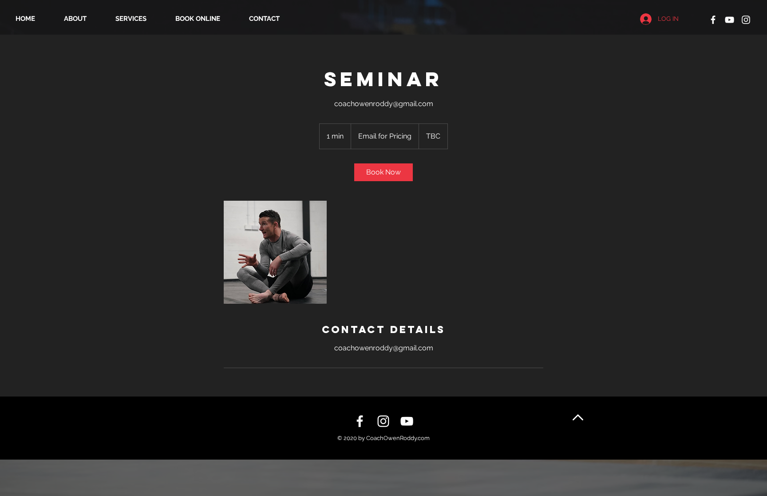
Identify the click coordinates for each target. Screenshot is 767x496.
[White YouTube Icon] (729, 19)
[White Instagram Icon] (745, 19)
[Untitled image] (275, 252)
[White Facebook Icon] (713, 19)
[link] (383, 172)
